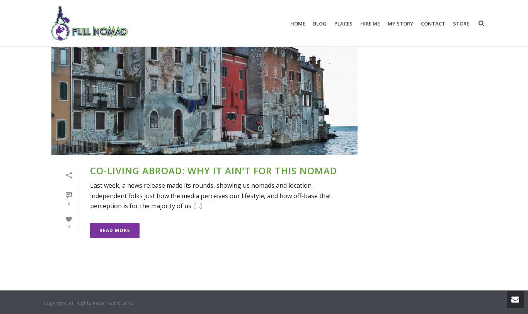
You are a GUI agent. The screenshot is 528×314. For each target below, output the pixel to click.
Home (297, 23)
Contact (433, 23)
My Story (400, 23)
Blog (320, 23)
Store (461, 23)
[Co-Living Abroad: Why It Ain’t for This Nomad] (204, 87)
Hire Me (370, 23)
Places (343, 23)
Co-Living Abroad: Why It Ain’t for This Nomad (213, 170)
